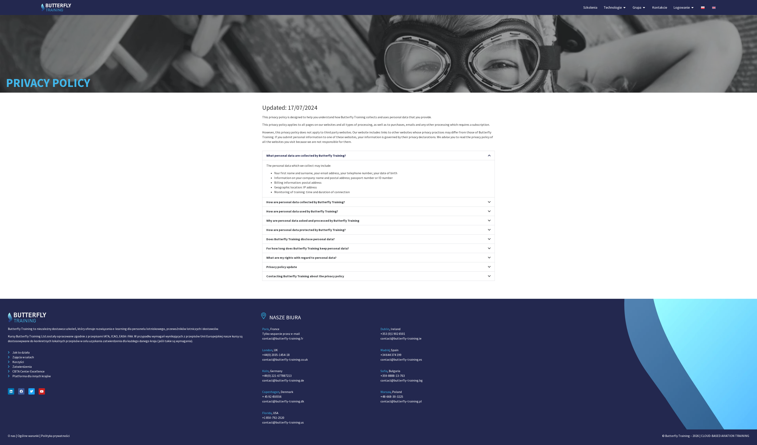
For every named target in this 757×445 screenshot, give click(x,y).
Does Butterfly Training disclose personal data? (300, 239)
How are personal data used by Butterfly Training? (302, 211)
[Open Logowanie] (692, 7)
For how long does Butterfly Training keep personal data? (307, 248)
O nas (11, 436)
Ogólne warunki (28, 436)
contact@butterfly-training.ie (400, 338)
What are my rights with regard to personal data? (301, 258)
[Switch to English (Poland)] (714, 7)
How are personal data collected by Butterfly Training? (305, 202)
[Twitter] (31, 391)
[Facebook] (21, 391)
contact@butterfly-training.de (283, 380)
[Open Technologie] (624, 7)
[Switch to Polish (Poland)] (703, 7)
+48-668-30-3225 (391, 396)
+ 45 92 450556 (272, 396)
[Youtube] (42, 391)
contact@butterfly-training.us (283, 422)
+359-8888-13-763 (392, 376)
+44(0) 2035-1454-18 (276, 355)
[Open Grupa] (644, 7)
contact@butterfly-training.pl (401, 401)
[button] (378, 155)
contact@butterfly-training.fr (282, 338)
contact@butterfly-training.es (401, 359)
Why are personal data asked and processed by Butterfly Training (312, 221)
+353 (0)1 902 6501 (392, 334)
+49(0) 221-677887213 (277, 376)
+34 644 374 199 (390, 355)
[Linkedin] (11, 391)
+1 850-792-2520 (273, 418)
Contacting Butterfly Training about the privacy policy (305, 276)
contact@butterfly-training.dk (283, 401)
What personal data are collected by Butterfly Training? (306, 155)
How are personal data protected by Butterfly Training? (306, 230)
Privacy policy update (281, 267)
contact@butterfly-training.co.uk (285, 359)
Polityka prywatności (55, 436)
